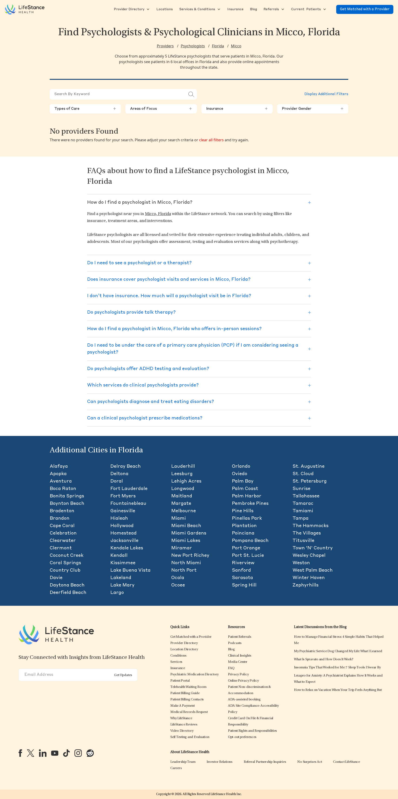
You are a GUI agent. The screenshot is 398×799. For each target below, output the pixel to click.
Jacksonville (124, 540)
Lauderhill (183, 466)
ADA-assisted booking (244, 699)
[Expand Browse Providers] (147, 9)
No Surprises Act (309, 762)
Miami (178, 518)
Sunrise (301, 488)
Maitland (181, 496)
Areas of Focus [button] (161, 108)
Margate (181, 503)
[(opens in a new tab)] (20, 753)
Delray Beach (125, 466)
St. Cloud (303, 474)
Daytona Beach (67, 585)
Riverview (243, 563)
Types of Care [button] (85, 108)
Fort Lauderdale (129, 488)
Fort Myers (123, 496)
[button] (128, 9)
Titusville (303, 540)
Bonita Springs (67, 496)
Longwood (182, 488)
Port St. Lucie (248, 555)
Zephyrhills (306, 585)
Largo (117, 592)
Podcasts (235, 643)
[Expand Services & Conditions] (218, 9)
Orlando (241, 466)
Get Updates (123, 675)
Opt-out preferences (242, 737)
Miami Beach (186, 526)
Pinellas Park (247, 518)
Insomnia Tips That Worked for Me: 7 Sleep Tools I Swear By (337, 667)
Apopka (58, 474)
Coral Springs (65, 563)
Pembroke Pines (250, 503)
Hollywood (122, 526)
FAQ (231, 668)
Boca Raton (63, 488)
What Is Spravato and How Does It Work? (323, 659)
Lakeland (120, 578)
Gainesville (122, 511)
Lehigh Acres (186, 481)
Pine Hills (242, 511)
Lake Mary (122, 585)
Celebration (63, 533)
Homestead (123, 533)
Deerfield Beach (68, 592)
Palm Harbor (246, 496)
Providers (165, 45)
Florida (218, 45)
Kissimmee (122, 563)
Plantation (244, 526)
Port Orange (246, 548)
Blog (231, 649)
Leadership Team (182, 762)
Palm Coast (245, 488)
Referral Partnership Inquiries (265, 762)
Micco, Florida (158, 214)
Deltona (119, 474)
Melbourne (183, 511)
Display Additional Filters (326, 94)
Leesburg (182, 474)
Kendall (119, 555)
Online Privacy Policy (243, 681)
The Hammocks (311, 526)
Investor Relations (220, 762)
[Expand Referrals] (282, 9)
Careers (176, 768)
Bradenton (62, 511)
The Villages (307, 533)
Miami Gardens (188, 533)
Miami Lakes (185, 540)
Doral (116, 481)
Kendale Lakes (126, 548)
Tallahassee (306, 496)
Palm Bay (242, 481)
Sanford (241, 570)
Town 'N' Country (313, 548)
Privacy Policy (238, 674)
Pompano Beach (250, 540)
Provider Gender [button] (313, 108)
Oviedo (239, 474)
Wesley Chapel (309, 555)
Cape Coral (62, 526)
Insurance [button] (237, 108)
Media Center (237, 662)
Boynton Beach (67, 503)
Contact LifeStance (346, 762)
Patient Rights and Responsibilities (252, 731)
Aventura (61, 481)
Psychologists (193, 45)
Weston (301, 563)
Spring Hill (244, 585)
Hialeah (119, 518)
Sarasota (242, 578)
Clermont (61, 548)
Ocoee (178, 585)
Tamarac (303, 503)
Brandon (59, 518)
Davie (56, 578)
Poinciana (243, 533)
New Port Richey (190, 555)
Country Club (65, 570)
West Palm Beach (313, 570)
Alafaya (59, 466)
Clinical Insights (239, 655)
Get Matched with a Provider (365, 9)
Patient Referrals (239, 637)
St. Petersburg (310, 481)
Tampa (301, 518)
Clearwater (63, 540)
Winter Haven (309, 578)
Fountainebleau (128, 503)
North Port (184, 570)
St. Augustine (309, 466)
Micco (236, 45)
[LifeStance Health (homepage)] (25, 9)
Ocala (177, 578)
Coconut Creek (66, 555)
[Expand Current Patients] (324, 9)
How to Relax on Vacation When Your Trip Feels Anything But (338, 690)
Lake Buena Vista (130, 570)
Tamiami (303, 511)
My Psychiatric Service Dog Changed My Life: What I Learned (338, 651)
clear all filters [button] (211, 139)
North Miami (186, 563)
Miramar (181, 548)
